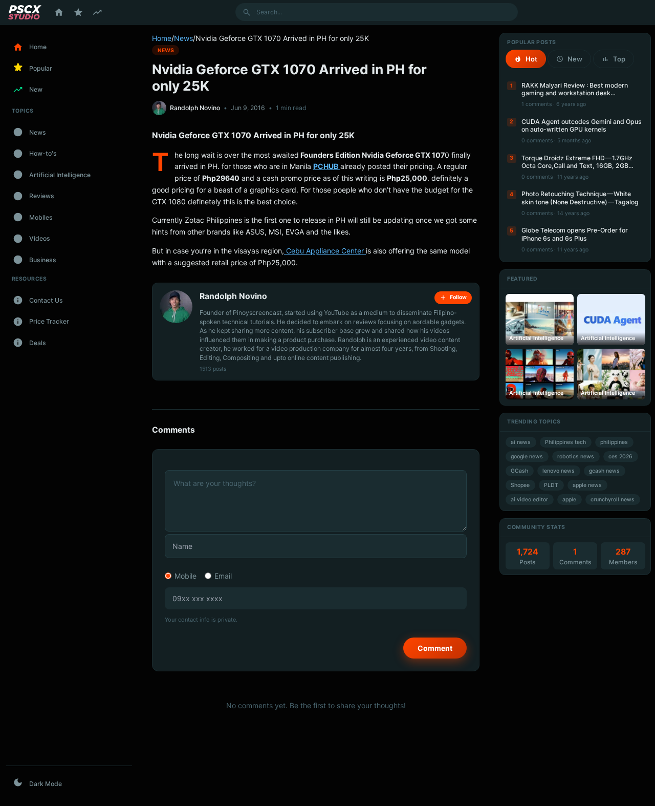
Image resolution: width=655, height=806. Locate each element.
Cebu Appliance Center (325, 250)
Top (619, 59)
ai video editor (529, 499)
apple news (587, 485)
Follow (458, 297)
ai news (521, 442)
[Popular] (78, 12)
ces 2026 (620, 456)
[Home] (59, 12)
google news (527, 456)
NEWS (166, 50)
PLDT (551, 485)
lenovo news (558, 471)
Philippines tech (565, 442)
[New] (97, 12)
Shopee (520, 485)
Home (161, 38)
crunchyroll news (613, 499)
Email (223, 575)
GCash (519, 471)
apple (569, 499)
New (574, 59)
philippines (614, 442)
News (183, 38)
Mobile (185, 575)
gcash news (604, 471)
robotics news (575, 456)
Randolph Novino (195, 108)
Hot (531, 59)
